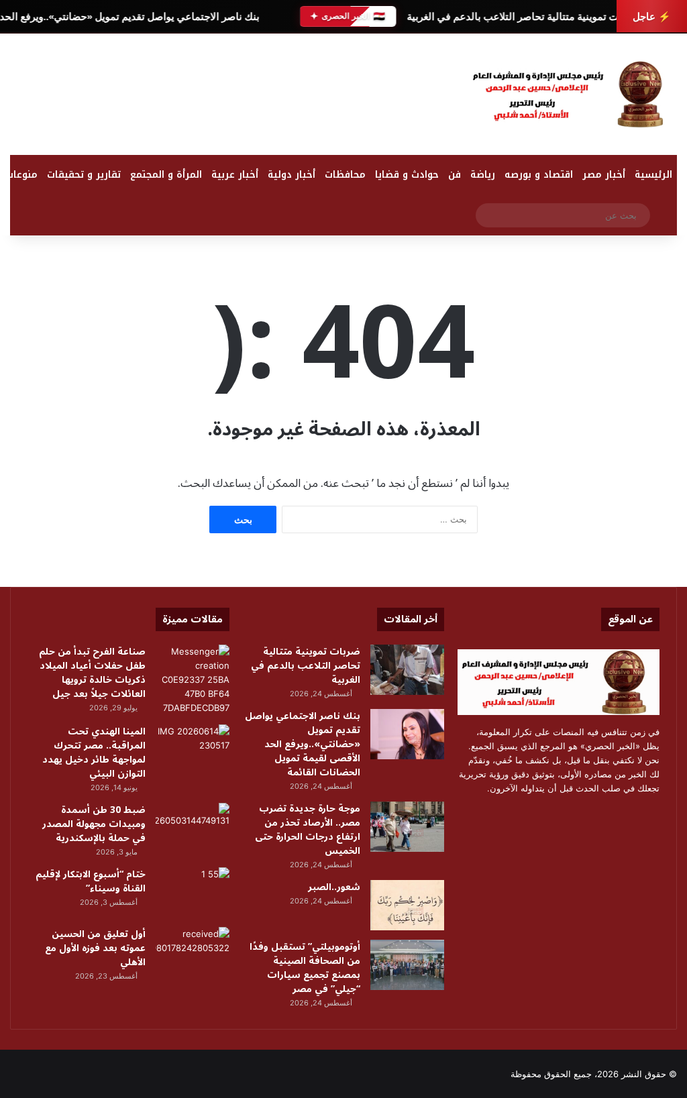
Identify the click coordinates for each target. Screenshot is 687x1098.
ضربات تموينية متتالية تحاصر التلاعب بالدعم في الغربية (522, 16)
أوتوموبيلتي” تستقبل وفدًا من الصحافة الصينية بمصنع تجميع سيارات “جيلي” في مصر (305, 968)
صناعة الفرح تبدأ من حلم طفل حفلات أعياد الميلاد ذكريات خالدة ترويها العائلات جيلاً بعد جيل (92, 673)
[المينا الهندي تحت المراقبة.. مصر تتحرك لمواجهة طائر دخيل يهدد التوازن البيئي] (192, 749)
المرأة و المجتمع (166, 175)
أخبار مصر (603, 175)
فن (454, 175)
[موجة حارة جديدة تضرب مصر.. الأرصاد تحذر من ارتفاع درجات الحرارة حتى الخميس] (407, 827)
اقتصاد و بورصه (539, 175)
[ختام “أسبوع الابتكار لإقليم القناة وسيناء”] (192, 892)
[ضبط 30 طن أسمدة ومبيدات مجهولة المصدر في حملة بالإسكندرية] (192, 828)
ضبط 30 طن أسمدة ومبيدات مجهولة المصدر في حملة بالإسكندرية (94, 824)
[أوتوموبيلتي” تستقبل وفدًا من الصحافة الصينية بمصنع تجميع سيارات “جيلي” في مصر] (407, 965)
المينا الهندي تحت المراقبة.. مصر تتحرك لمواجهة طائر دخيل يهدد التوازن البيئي (94, 752)
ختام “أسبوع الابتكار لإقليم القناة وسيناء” (91, 881)
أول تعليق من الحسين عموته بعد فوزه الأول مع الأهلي (95, 948)
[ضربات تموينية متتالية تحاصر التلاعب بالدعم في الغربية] (407, 670)
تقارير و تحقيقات (84, 175)
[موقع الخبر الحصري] (572, 94)
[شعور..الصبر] (407, 905)
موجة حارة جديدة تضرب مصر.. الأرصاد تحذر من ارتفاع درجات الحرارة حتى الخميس (307, 830)
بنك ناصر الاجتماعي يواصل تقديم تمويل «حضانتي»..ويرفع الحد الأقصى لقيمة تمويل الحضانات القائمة (302, 744)
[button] (437, 97)
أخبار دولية (291, 175)
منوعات (21, 175)
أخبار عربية (234, 175)
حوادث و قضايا (407, 175)
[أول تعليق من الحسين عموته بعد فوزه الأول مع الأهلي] (192, 952)
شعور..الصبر (334, 887)
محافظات (345, 175)
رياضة (482, 175)
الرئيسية (653, 175)
